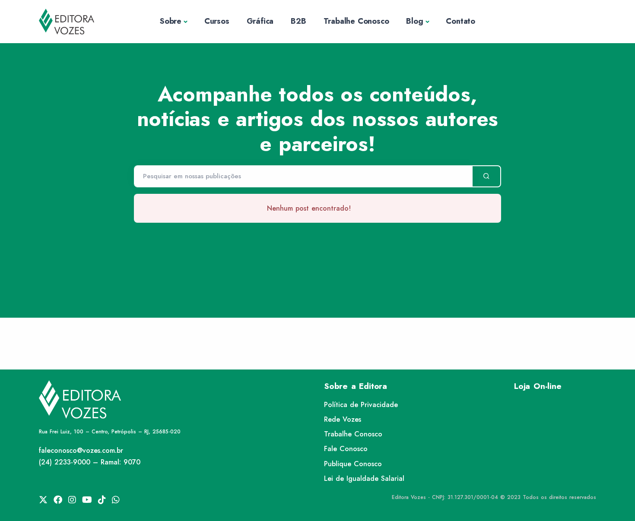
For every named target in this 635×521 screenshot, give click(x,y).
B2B (298, 21)
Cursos (216, 21)
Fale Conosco (346, 449)
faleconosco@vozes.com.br (81, 450)
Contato (460, 21)
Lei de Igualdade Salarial (364, 478)
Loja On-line (538, 386)
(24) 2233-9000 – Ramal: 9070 (89, 462)
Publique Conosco (353, 464)
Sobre (170, 21)
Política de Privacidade (361, 405)
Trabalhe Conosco (356, 21)
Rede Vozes (342, 419)
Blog (414, 21)
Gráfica (260, 21)
